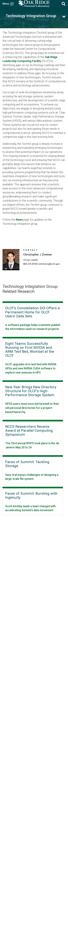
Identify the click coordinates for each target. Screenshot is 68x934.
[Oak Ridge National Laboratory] (34, 4)
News (19, 219)
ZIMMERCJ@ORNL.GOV (49, 264)
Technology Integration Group (31, 16)
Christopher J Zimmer (37, 254)
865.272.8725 (30, 264)
